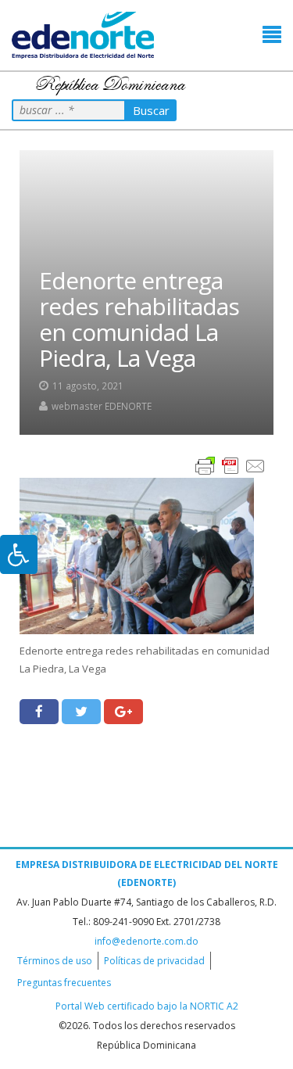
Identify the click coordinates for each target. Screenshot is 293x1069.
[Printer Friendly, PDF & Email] (230, 464)
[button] (272, 35)
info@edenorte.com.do (146, 941)
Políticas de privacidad (154, 960)
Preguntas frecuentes (64, 982)
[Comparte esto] (39, 711)
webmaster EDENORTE (102, 406)
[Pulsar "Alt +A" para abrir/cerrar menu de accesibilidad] (19, 554)
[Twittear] (81, 711)
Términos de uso (54, 960)
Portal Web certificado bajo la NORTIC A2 (146, 1006)
